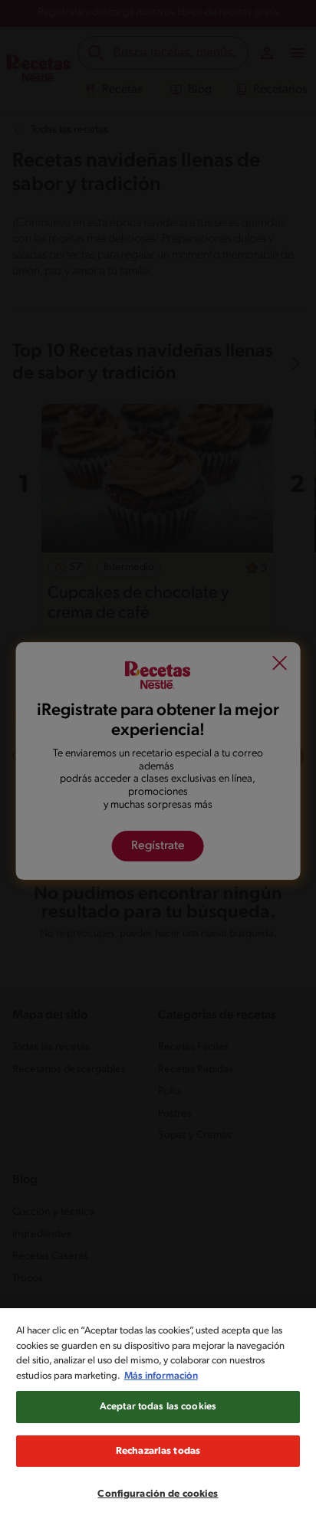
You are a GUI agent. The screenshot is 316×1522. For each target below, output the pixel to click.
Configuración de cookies (157, 1494)
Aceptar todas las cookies (158, 1407)
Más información (161, 1376)
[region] (158, 1415)
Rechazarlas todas (158, 1451)
